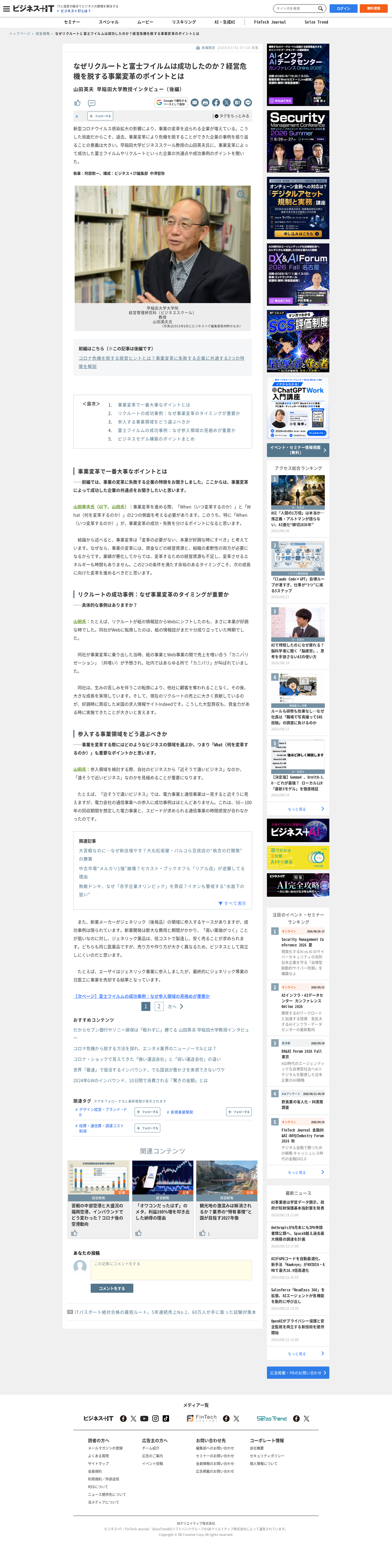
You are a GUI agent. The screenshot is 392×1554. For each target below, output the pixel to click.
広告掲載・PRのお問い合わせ (296, 1372)
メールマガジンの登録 (105, 1447)
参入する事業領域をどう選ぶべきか (154, 421)
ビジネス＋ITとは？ (76, 11)
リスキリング (184, 22)
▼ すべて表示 (232, 903)
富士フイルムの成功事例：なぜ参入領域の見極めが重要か (177, 430)
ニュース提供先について (107, 1494)
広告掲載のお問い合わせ (215, 1471)
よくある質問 (98, 1455)
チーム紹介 (150, 1447)
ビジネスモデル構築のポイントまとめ (156, 438)
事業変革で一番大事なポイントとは (154, 404)
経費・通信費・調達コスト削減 (101, 1128)
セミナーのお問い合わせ (215, 1455)
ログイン (343, 8)
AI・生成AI (225, 22)
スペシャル (109, 22)
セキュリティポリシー (267, 1455)
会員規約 (95, 1471)
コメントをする (112, 1288)
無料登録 (374, 8)
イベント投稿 (152, 1463)
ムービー (145, 22)
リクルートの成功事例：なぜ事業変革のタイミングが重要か (179, 413)
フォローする (103, 116)
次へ (172, 1006)
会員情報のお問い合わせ (215, 1463)
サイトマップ (98, 1463)
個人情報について (264, 1463)
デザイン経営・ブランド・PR (102, 1112)
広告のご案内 (152, 1455)
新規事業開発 (182, 1112)
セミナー (72, 22)
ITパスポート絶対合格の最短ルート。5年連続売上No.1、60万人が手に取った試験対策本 (165, 1312)
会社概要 (257, 1447)
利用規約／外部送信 (103, 1478)
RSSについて (98, 1486)
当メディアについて (103, 1501)
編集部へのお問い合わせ (215, 1447)
